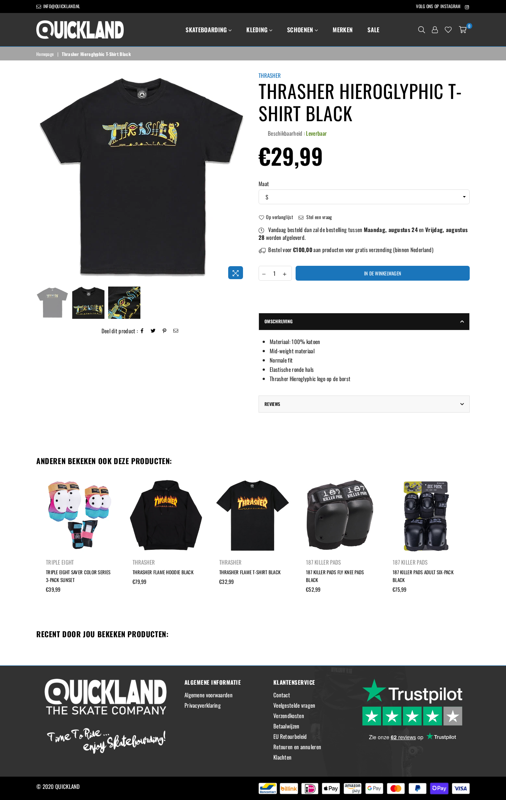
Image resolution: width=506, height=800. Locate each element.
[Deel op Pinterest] (165, 330)
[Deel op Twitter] (153, 330)
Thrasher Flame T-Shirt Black (249, 572)
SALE (373, 29)
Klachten (282, 757)
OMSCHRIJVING (278, 321)
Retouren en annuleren (297, 747)
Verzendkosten (288, 715)
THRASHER (270, 75)
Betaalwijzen (286, 726)
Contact (281, 695)
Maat (264, 184)
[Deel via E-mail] (176, 330)
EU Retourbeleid (290, 736)
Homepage (45, 54)
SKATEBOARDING (207, 29)
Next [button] (240, 177)
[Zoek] (421, 29)
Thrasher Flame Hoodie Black (163, 572)
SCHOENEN (301, 29)
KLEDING (257, 29)
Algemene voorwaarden (208, 695)
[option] (141, 177)
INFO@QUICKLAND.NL (61, 6)
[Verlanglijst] (448, 29)
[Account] (435, 29)
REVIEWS (272, 404)
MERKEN (343, 29)
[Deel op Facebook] (142, 330)
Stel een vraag (318, 217)
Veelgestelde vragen (294, 705)
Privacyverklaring (202, 705)
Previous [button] (42, 177)
